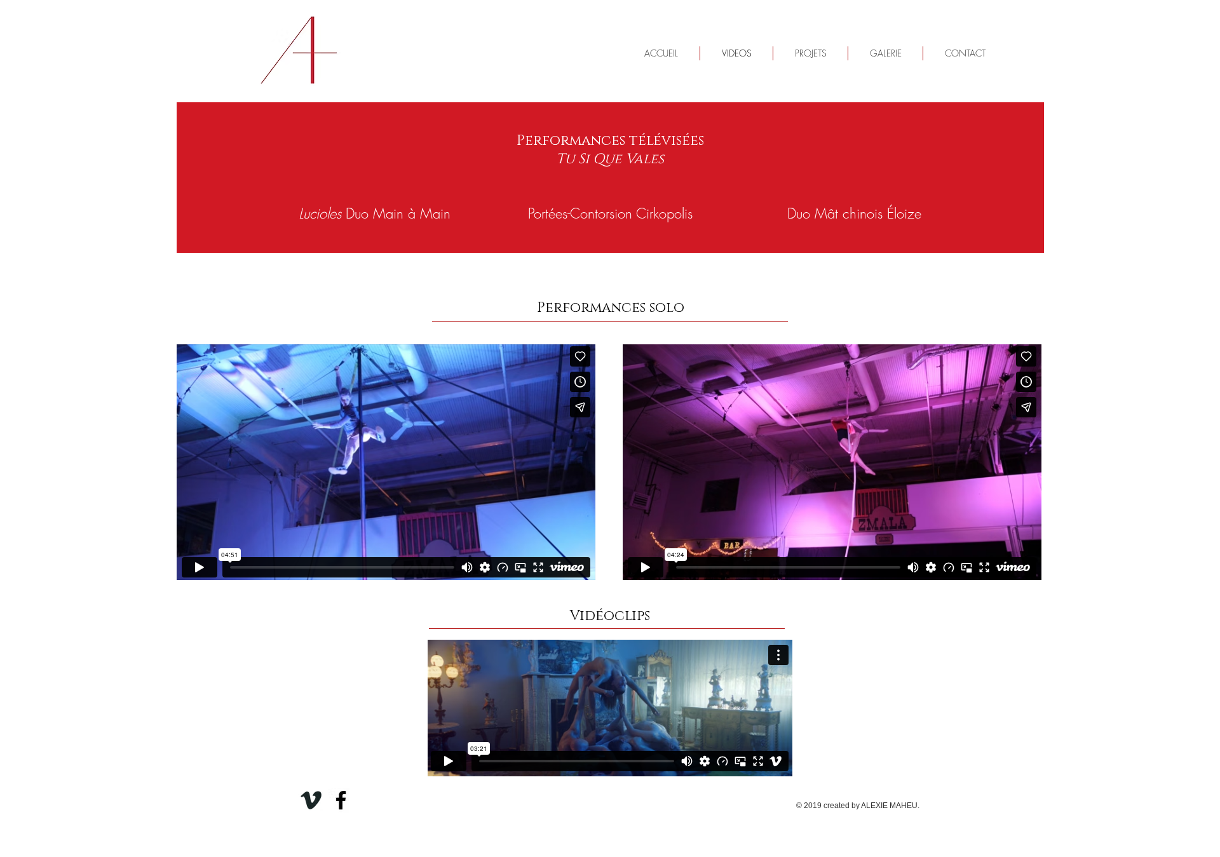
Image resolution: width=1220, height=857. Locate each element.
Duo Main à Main (375, 213)
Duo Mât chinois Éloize (854, 213)
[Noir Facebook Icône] (341, 800)
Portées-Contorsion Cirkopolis (610, 213)
